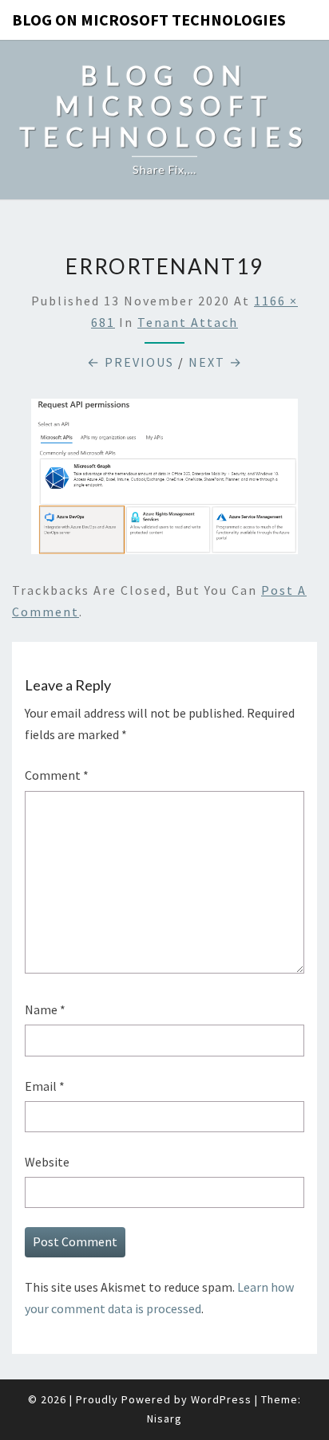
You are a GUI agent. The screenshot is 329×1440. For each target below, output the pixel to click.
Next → (215, 362)
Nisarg (164, 1418)
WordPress (221, 1399)
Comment (57, 775)
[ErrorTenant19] (164, 481)
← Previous (130, 362)
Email (45, 1086)
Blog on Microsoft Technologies (149, 20)
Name (45, 1009)
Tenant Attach (187, 322)
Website (47, 1162)
